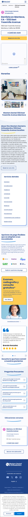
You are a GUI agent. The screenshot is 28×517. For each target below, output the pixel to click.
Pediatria (7, 190)
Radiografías (8, 221)
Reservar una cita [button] (14, 38)
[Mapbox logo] (5, 63)
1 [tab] (12, 355)
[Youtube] (7, 478)
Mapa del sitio (8, 487)
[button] (14, 74)
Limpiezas (7, 194)
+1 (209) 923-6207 (12, 443)
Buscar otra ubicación (14, 452)
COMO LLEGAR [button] (13, 67)
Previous (2, 356)
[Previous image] (2, 104)
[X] (12, 478)
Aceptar (19, 513)
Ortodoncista (8, 186)
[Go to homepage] (6, 2)
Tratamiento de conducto (12, 217)
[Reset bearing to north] (25, 63)
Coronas (6, 198)
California (4, 5)
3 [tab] (15, 355)
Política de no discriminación (13, 490)
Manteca (11, 5)
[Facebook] (16, 478)
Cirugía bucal (8, 209)
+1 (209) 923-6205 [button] (14, 33)
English (13, 481)
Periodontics (8, 213)
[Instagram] (21, 478)
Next (26, 356)
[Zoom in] (25, 59)
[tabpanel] (14, 339)
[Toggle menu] (25, 1)
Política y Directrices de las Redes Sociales (13, 492)
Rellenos (6, 205)
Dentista (6, 182)
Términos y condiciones (17, 487)
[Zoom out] (25, 61)
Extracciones (8, 201)
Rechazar (8, 513)
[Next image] (25, 104)
